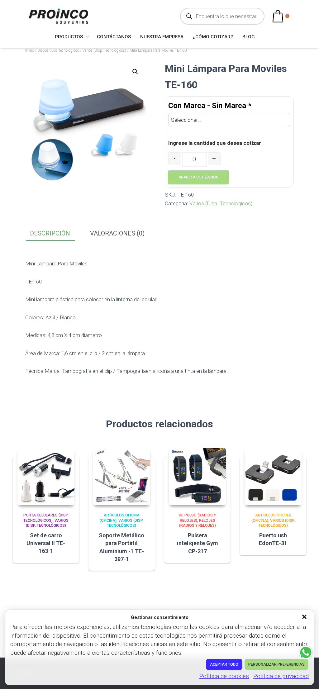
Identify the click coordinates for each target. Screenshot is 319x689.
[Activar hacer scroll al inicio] (307, 676)
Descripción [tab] (50, 233)
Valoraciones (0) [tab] (117, 233)
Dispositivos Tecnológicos (58, 50)
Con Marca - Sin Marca (209, 105)
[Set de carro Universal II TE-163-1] (45, 476)
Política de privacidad (281, 676)
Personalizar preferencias (276, 664)
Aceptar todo (224, 664)
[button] (305, 617)
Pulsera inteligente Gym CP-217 (197, 543)
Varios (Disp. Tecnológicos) (104, 50)
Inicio (29, 50)
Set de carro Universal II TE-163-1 (45, 543)
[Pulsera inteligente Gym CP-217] (197, 476)
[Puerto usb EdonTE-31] (273, 476)
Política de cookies (224, 676)
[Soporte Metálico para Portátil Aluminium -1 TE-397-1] (121, 476)
